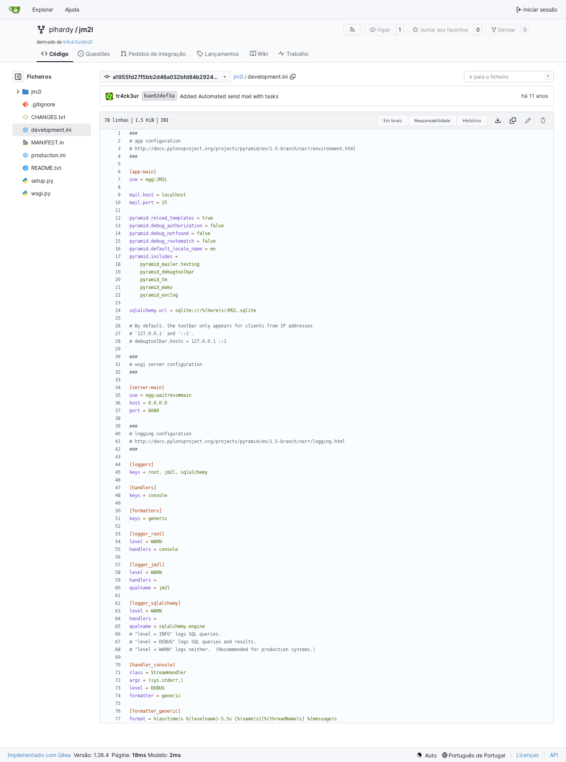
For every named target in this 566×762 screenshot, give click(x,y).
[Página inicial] (14, 10)
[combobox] (509, 76)
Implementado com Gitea (39, 755)
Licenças (527, 755)
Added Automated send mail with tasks (229, 96)
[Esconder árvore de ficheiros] (18, 76)
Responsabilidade (432, 120)
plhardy (61, 30)
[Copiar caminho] (292, 76)
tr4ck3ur (127, 95)
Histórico (472, 120)
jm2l (86, 30)
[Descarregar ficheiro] (498, 120)
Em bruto (392, 120)
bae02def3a (159, 96)
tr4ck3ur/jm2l (77, 42)
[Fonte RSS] (352, 29)
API (554, 755)
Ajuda (72, 9)
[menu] (426, 755)
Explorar (42, 9)
